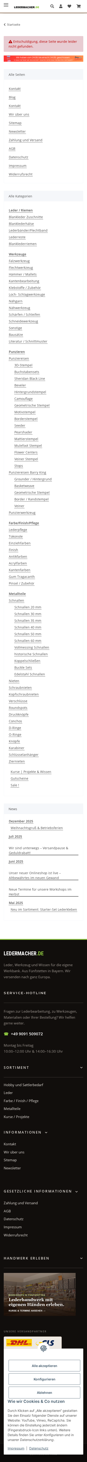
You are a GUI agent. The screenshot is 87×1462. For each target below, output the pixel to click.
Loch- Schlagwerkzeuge (27, 294)
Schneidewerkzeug (23, 321)
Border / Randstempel (31, 499)
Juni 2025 (16, 861)
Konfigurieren (44, 1379)
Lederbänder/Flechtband (28, 230)
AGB (12, 148)
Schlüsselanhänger (24, 754)
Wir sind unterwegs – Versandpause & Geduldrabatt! (38, 850)
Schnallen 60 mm (27, 640)
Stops (18, 465)
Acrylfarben (18, 563)
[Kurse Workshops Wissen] (40, 1294)
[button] (53, 6)
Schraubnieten (20, 687)
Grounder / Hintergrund (33, 479)
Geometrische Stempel (32, 405)
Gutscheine (19, 778)
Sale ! (15, 785)
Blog (12, 97)
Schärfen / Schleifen (24, 314)
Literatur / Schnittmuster (28, 341)
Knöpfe (14, 741)
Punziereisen (19, 358)
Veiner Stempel (26, 459)
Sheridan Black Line (29, 378)
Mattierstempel (26, 439)
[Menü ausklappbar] (6, 3)
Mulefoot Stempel (28, 445)
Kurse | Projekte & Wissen (31, 771)
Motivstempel (24, 412)
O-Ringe (15, 734)
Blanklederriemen (23, 244)
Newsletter (17, 131)
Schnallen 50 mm (27, 634)
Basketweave (24, 486)
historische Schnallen (31, 654)
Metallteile (12, 1108)
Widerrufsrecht (20, 174)
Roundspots (18, 707)
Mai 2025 (16, 903)
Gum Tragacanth (22, 576)
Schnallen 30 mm (27, 614)
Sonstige (15, 328)
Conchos (15, 721)
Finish (13, 550)
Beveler (20, 385)
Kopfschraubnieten (24, 694)
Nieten (14, 681)
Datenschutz (38, 1448)
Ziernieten (17, 761)
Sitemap (15, 123)
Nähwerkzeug (19, 308)
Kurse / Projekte (16, 1116)
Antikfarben (18, 556)
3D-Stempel (23, 365)
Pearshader (23, 432)
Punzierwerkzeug (22, 512)
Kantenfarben (19, 570)
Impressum (16, 1448)
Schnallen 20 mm (27, 607)
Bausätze (16, 334)
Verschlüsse (18, 701)
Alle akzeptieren (44, 1366)
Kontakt (15, 88)
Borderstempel (26, 419)
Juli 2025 (15, 836)
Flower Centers (26, 452)
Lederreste (17, 237)
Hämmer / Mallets (23, 274)
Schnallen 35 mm (27, 620)
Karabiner (16, 748)
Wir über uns (19, 114)
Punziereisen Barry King (27, 472)
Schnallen (16, 600)
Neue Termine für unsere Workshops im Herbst (40, 891)
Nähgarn (16, 301)
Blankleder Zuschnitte (26, 217)
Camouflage (23, 398)
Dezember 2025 (21, 821)
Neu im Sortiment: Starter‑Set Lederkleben (44, 909)
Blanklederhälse (21, 223)
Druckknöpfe (19, 714)
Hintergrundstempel (30, 392)
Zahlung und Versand (25, 140)
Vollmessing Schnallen (31, 647)
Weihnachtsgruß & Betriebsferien (37, 828)
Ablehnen (44, 1393)
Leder (8, 1092)
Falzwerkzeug (19, 261)
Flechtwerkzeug (21, 267)
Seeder (19, 425)
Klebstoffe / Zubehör (25, 287)
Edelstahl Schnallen (29, 674)
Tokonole (16, 536)
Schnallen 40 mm (27, 627)
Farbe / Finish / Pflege (21, 1100)
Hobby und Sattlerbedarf (23, 1084)
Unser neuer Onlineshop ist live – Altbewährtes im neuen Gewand (35, 875)
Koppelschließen (27, 661)
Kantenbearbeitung (24, 281)
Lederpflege (18, 529)
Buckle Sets (23, 667)
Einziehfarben (20, 543)
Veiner (19, 506)
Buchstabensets (26, 372)
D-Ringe (15, 728)
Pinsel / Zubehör (21, 583)
